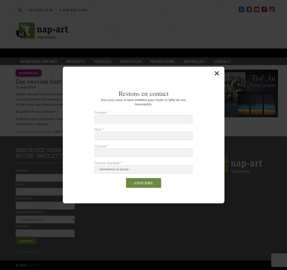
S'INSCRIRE (143, 183)
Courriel (101, 146)
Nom (99, 129)
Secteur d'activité (108, 163)
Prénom (102, 112)
